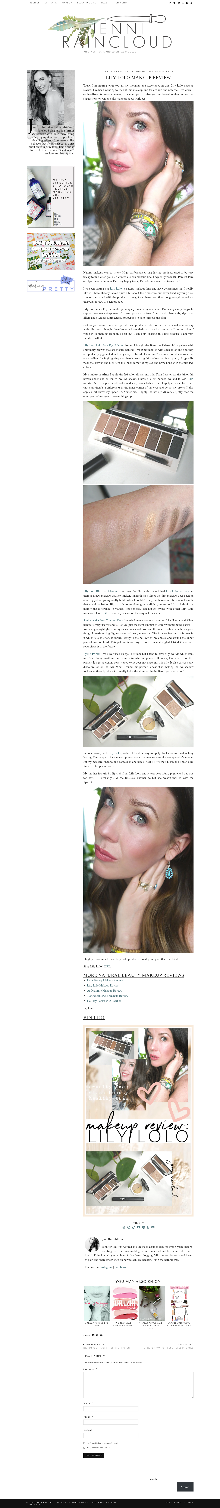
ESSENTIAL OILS (86, 3)
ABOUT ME (62, 1502)
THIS (190, 379)
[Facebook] (179, 3)
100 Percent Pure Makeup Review (107, 996)
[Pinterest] (174, 3)
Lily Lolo (116, 288)
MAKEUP (67, 3)
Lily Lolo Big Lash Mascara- (101, 591)
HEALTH (105, 3)
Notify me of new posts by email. (98, 1447)
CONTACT (113, 1502)
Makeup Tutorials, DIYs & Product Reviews (149, 72)
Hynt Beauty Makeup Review (105, 980)
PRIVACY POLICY (80, 1502)
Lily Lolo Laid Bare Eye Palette (103, 345)
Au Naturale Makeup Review (104, 990)
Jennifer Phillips (113, 72)
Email (88, 1417)
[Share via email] (93, 1335)
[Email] (187, 3)
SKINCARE (51, 3)
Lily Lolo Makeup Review (103, 985)
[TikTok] (133, 1227)
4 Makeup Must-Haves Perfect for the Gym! (151, 1326)
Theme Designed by (179, 1502)
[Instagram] (171, 3)
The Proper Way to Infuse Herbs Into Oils (167, 1346)
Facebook (120, 1267)
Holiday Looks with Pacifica (104, 1001)
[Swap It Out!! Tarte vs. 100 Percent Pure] (180, 1303)
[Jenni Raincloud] (110, 30)
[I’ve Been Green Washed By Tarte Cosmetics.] (124, 1303)
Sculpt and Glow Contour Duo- (103, 620)
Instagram (106, 1267)
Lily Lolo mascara (177, 591)
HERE (104, 613)
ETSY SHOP (122, 3)
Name (88, 1403)
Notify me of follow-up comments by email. (102, 1443)
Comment (90, 1369)
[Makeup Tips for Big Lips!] (97, 1303)
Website (88, 1430)
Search (153, 1479)
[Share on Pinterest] (102, 1335)
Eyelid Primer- (92, 654)
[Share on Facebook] (97, 1335)
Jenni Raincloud (43, 1502)
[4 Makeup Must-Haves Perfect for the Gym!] (152, 1303)
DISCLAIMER (98, 1502)
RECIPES (34, 3)
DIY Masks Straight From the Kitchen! (107, 1346)
